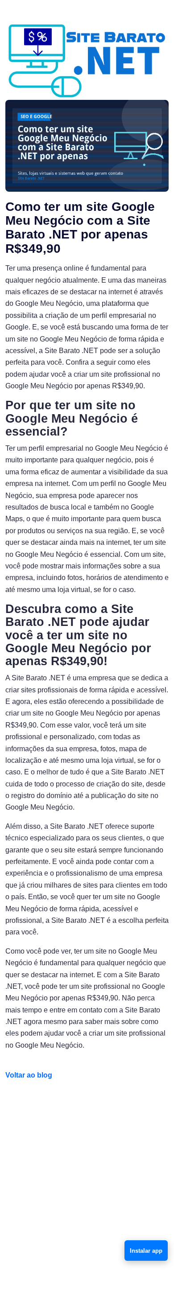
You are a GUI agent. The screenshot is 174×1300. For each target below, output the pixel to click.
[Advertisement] (87, 1180)
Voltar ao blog (28, 1075)
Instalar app (146, 1250)
